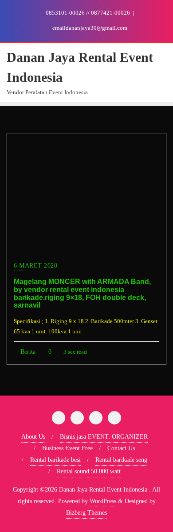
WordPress (103, 501)
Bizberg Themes (86, 512)
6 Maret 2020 (35, 265)
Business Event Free (67, 448)
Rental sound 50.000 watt (89, 471)
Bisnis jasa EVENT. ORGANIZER (104, 436)
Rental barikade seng (121, 459)
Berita (27, 351)
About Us (33, 436)
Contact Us (121, 448)
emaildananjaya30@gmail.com (89, 27)
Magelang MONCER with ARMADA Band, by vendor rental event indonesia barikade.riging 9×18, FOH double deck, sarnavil (82, 293)
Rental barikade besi (55, 459)
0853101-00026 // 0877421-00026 (87, 12)
